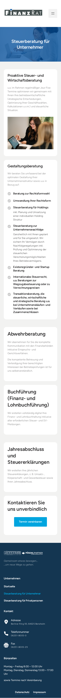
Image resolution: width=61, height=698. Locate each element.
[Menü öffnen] (52, 13)
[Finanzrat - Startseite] (23, 13)
